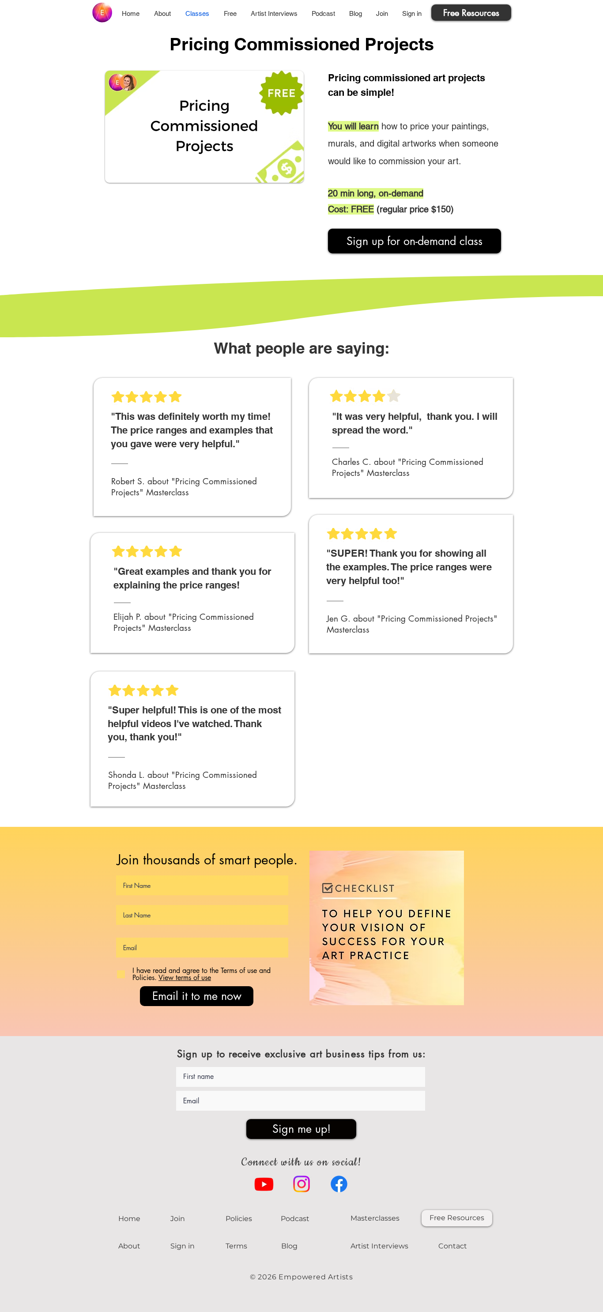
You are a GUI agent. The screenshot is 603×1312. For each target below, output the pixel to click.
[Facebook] (339, 1184)
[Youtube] (264, 1184)
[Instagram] (301, 1184)
